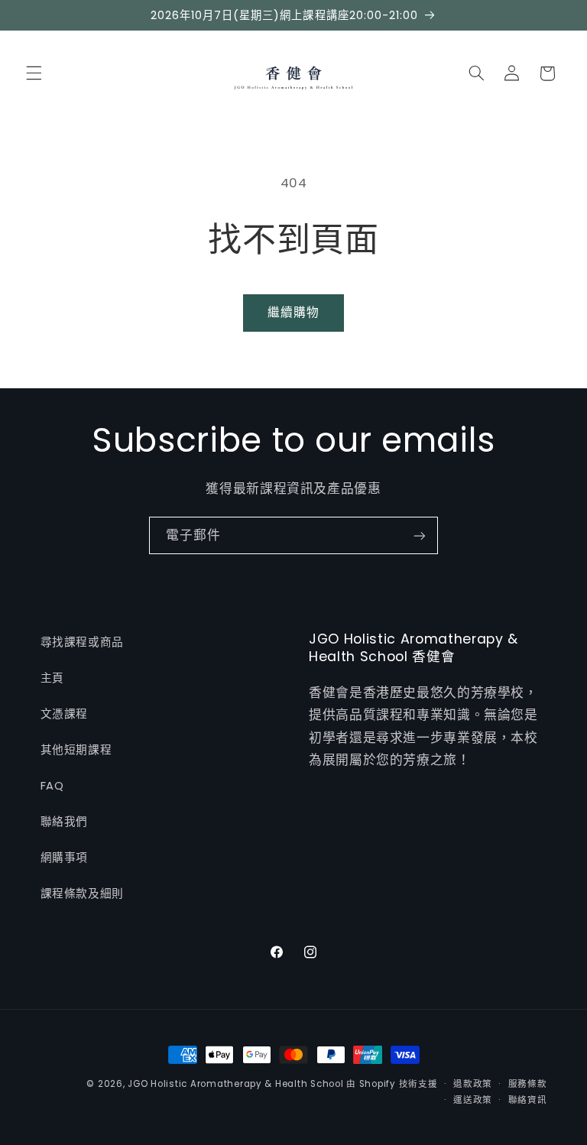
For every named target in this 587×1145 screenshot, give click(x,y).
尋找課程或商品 (82, 642)
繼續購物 (293, 312)
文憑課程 (65, 714)
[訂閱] (419, 535)
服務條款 (527, 1084)
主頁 (52, 678)
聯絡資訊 (527, 1100)
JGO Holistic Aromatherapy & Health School (235, 1084)
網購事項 (65, 857)
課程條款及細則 (82, 893)
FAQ (52, 785)
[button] (33, 73)
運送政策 (472, 1100)
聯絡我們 (65, 821)
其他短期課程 (76, 749)
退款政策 (472, 1084)
